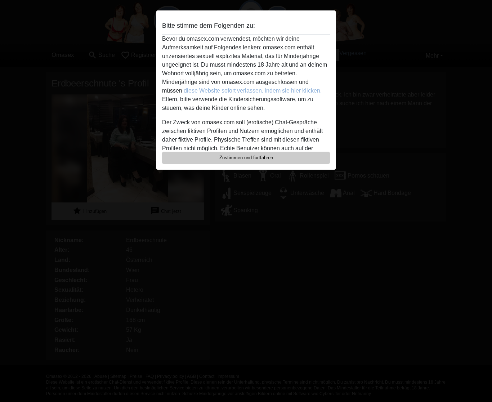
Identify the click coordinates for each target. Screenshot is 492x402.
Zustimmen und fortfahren (246, 157)
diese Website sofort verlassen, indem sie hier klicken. (253, 91)
